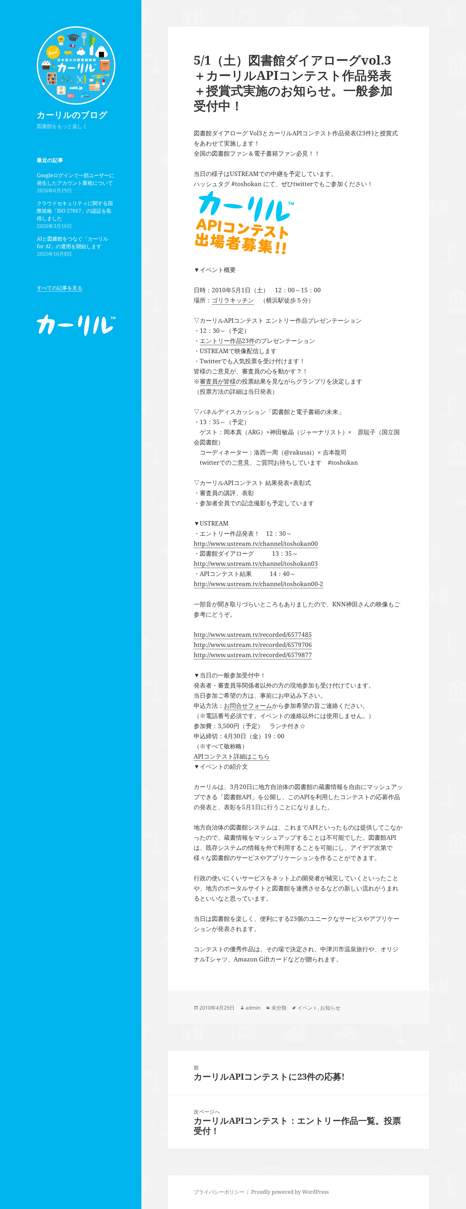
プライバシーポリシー (219, 1191)
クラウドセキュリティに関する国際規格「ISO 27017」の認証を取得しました (75, 211)
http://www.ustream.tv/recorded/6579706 (253, 645)
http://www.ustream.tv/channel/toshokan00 (256, 544)
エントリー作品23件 (227, 341)
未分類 (279, 1007)
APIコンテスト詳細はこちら (232, 756)
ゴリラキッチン (233, 300)
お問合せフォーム (248, 705)
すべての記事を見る (59, 287)
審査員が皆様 (218, 381)
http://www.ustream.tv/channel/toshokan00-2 (258, 584)
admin (253, 1007)
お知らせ (330, 1007)
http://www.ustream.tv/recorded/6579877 (253, 655)
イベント (307, 1007)
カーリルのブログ (72, 114)
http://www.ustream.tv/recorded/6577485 (253, 634)
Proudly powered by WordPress (290, 1191)
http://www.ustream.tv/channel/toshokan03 (256, 563)
